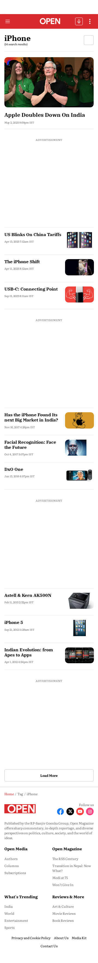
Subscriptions (15, 872)
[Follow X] (70, 811)
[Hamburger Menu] (7, 21)
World (9, 913)
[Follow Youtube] (80, 811)
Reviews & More (68, 896)
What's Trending (21, 896)
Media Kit (79, 937)
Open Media (15, 848)
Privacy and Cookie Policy (31, 937)
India (8, 906)
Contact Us (49, 945)
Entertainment (16, 920)
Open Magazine (67, 848)
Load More (49, 775)
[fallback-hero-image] (49, 82)
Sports (9, 927)
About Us (61, 937)
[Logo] (49, 21)
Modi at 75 (60, 877)
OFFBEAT (79, 21)
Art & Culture (63, 906)
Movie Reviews (63, 913)
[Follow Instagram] (90, 811)
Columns (11, 865)
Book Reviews (63, 920)
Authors (10, 858)
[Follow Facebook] (60, 811)
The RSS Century (65, 858)
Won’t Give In (63, 884)
